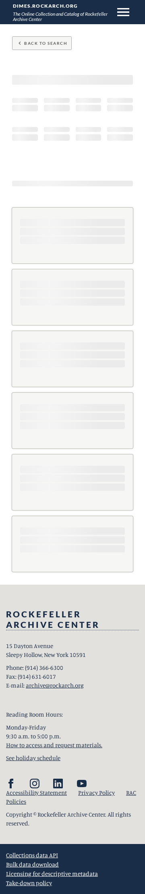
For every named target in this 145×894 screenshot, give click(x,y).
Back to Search (42, 43)
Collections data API (32, 855)
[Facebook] (11, 783)
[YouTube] (82, 783)
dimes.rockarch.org (45, 6)
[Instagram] (34, 783)
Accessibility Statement (36, 792)
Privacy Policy (96, 792)
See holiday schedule (33, 758)
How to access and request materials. (54, 745)
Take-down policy (29, 883)
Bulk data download (32, 864)
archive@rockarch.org (55, 685)
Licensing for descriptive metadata (52, 873)
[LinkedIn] (58, 783)
